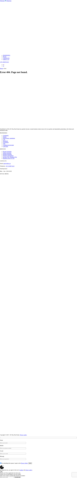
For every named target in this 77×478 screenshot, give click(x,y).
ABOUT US (6, 59)
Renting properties (7, 154)
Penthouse (5, 141)
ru (3, 66)
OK (1, 471)
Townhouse (6, 142)
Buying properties (7, 151)
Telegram (2, 0)
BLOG (4, 56)
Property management (8, 155)
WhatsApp (8, 0)
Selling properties (7, 153)
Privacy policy (23, 435)
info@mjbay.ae (7, 163)
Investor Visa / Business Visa (10, 157)
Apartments (5, 135)
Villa (4, 143)
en (3, 64)
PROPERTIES (6, 55)
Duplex (5, 137)
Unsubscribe (17, 477)
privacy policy (28, 470)
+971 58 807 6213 (4, 62)
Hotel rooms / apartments (9, 138)
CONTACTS (6, 58)
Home (1, 68)
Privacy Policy (24, 463)
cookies (21, 470)
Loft (4, 139)
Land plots (5, 146)
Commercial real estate (8, 145)
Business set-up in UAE (8, 158)
